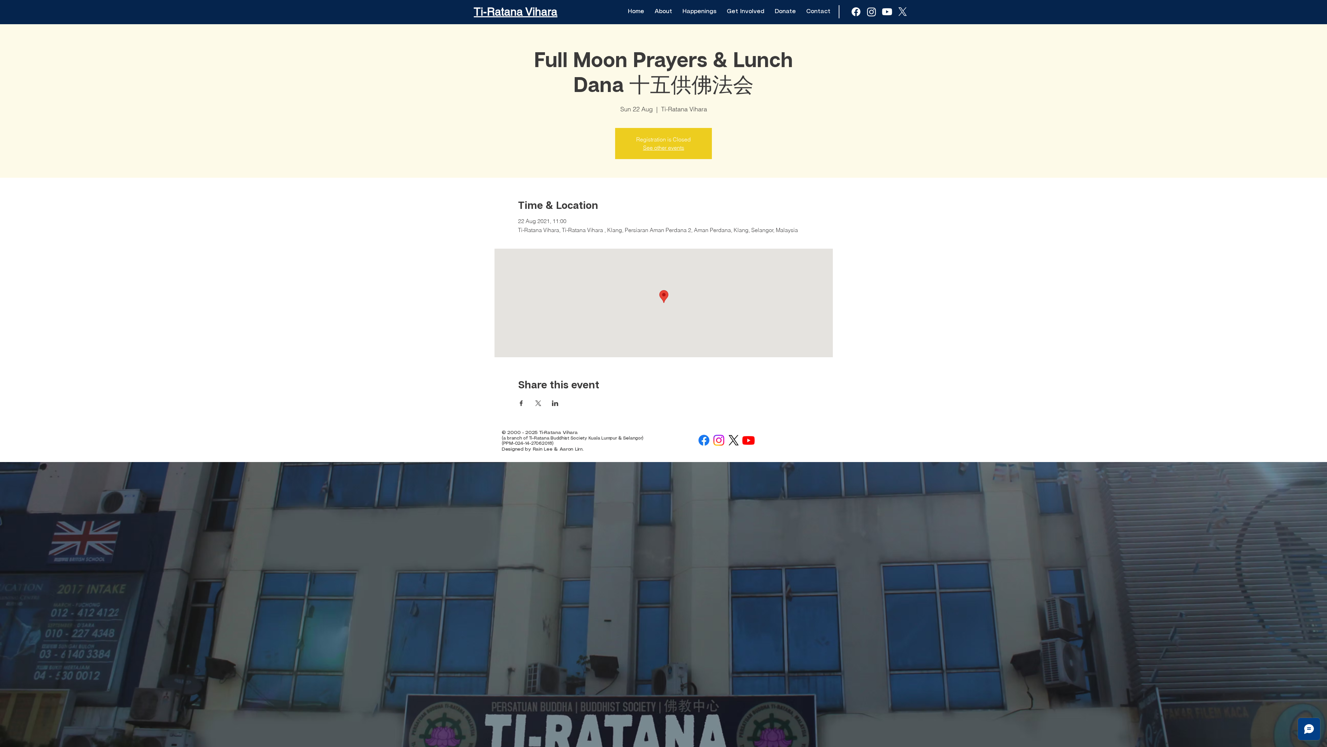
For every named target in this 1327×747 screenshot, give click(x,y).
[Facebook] (704, 440)
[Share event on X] (538, 403)
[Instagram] (719, 440)
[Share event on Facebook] (521, 403)
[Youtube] (887, 12)
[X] (903, 12)
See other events (663, 147)
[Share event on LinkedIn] (555, 403)
